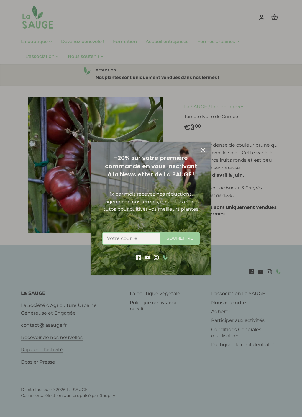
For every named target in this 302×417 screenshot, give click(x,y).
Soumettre (180, 238)
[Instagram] (156, 257)
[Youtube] (147, 257)
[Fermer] (203, 150)
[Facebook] (138, 257)
